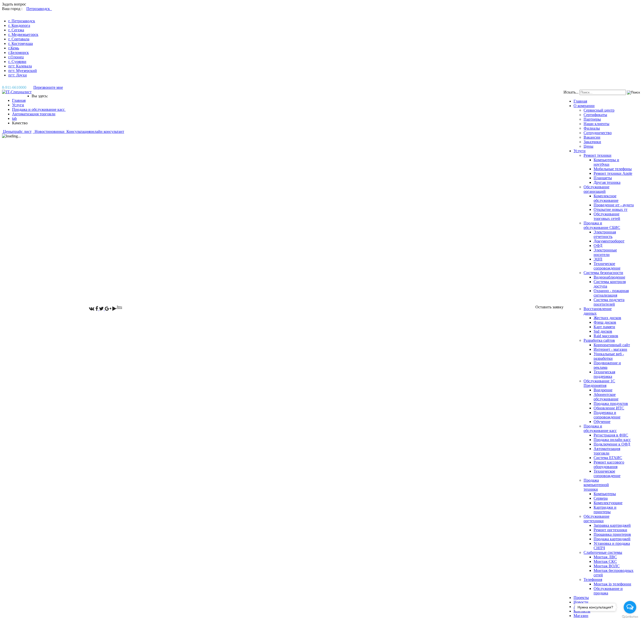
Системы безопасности (603, 273)
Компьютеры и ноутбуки (606, 162)
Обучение (602, 421)
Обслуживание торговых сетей (607, 216)
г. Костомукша (20, 43)
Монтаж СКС (605, 561)
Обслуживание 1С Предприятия (599, 383)
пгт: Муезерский (22, 70)
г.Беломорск (18, 52)
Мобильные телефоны (613, 169)
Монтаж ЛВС (605, 557)
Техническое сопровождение (607, 265)
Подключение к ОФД (612, 444)
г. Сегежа (16, 30)
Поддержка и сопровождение (607, 414)
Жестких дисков (607, 318)
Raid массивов (606, 336)
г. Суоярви (17, 61)
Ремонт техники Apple (613, 173)
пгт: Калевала (20, 66)
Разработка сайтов (599, 340)
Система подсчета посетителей (609, 302)
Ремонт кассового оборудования (609, 464)
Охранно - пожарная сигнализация (611, 293)
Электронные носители (605, 252)
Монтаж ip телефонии (612, 584)
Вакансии (592, 137)
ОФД (598, 245)
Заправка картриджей (612, 525)
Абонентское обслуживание (606, 396)
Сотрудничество (598, 133)
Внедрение (603, 390)
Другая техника (607, 182)
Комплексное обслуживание (606, 198)
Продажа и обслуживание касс (600, 428)
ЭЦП (598, 259)
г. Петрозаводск (21, 21)
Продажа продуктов (611, 403)
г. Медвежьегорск (23, 34)
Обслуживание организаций (596, 189)
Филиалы (592, 128)
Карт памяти (604, 327)
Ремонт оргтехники (610, 530)
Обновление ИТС (609, 408)
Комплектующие (608, 503)
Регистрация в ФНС (611, 435)
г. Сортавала (18, 39)
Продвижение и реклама (607, 365)
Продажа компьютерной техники (596, 484)
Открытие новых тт (610, 209)
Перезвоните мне (48, 87)
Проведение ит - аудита (614, 205)
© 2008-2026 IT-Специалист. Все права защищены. (45, 307)
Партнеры (592, 119)
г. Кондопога (19, 25)
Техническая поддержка (604, 374)
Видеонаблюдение (609, 277)
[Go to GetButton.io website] (630, 616)
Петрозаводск (39, 9)
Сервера (601, 498)
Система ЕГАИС (608, 458)
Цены (588, 146)
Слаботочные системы (603, 552)
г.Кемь (13, 48)
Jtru (119, 307)
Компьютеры (605, 494)
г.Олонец (16, 57)
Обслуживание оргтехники (596, 518)
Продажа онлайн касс (612, 439)
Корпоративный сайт (612, 345)
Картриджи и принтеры (605, 509)
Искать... (571, 92)
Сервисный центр (599, 110)
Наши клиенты (596, 124)
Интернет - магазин (610, 349)
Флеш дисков (605, 322)
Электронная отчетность (605, 234)
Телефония (593, 579)
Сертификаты (595, 115)
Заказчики (592, 142)
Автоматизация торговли (607, 451)
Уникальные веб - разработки (609, 356)
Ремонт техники (597, 155)
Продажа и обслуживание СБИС (602, 225)
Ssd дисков (603, 331)
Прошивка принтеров (612, 534)
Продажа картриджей (612, 539)
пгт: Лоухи (17, 75)
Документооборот (609, 241)
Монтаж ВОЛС (607, 566)
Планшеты (603, 178)
